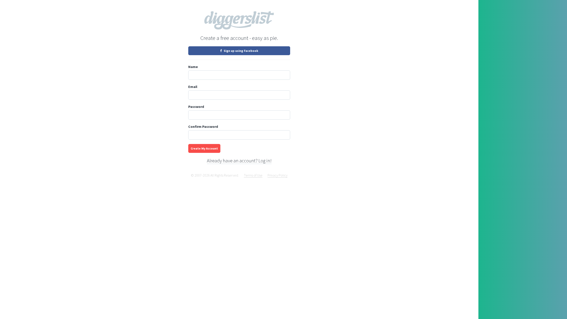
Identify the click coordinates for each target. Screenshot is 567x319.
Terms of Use (253, 175)
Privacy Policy (277, 175)
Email (192, 86)
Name (193, 66)
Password (196, 106)
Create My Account (204, 148)
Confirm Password (203, 126)
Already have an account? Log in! (239, 161)
